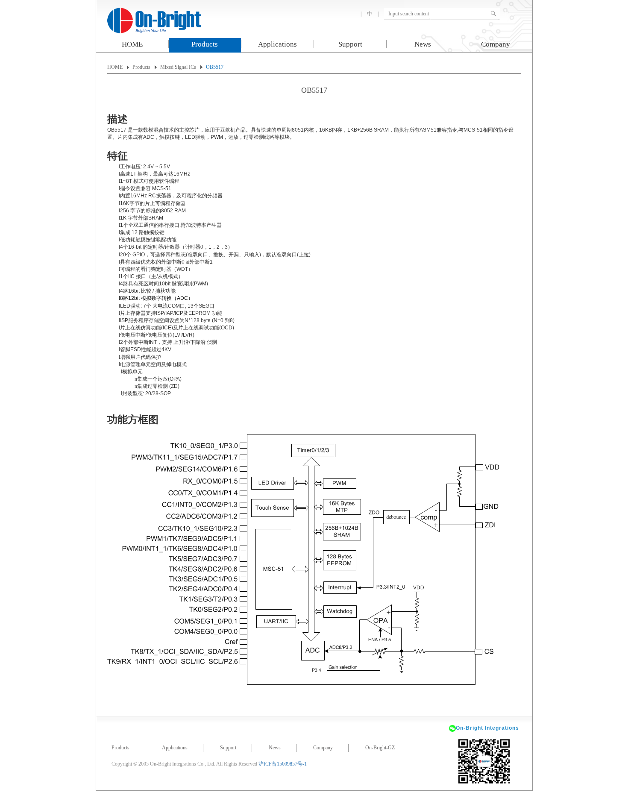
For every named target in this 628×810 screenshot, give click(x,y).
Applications (277, 44)
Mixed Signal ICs (178, 67)
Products (204, 44)
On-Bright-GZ (380, 748)
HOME (132, 44)
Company (495, 44)
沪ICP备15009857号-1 (282, 764)
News (422, 44)
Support (350, 44)
